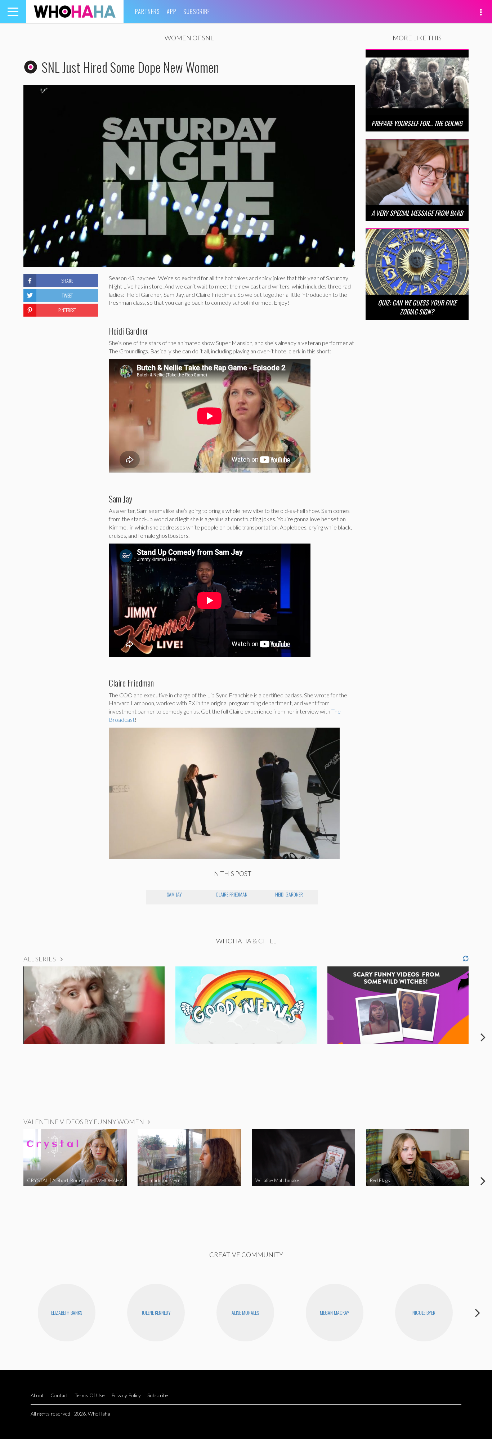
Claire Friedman (231, 894)
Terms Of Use (90, 1395)
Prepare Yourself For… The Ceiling (416, 123)
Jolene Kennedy (156, 1312)
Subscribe (196, 11)
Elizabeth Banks (66, 1312)
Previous (9, 1037)
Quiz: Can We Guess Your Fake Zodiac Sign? (417, 307)
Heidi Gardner (289, 894)
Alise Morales (245, 1312)
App (171, 11)
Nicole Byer (423, 1312)
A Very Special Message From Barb (417, 213)
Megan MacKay (334, 1312)
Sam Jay (174, 894)
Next (483, 1037)
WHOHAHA (74, 11)
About (37, 1395)
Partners (147, 11)
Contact (59, 1395)
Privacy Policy (126, 1395)
